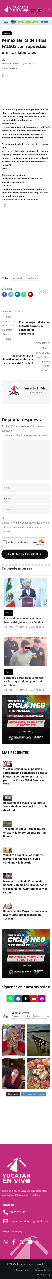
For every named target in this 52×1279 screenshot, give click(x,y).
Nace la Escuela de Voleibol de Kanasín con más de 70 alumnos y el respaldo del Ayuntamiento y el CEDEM (25, 886)
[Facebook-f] (13, 1242)
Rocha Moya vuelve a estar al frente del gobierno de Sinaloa (23, 620)
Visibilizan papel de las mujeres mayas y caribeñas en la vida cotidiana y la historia (23, 858)
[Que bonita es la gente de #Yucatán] (13, 1040)
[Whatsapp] (10, 998)
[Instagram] (41, 998)
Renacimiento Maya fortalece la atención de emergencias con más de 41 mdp (25, 806)
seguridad (17, 278)
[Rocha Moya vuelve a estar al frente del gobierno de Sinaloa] (25, 593)
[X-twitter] (26, 998)
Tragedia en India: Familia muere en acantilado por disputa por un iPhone (24, 832)
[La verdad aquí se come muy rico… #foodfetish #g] (38, 1073)
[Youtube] (34, 998)
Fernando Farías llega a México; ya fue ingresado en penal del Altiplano (24, 681)
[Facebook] (18, 998)
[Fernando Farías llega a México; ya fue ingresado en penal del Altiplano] (25, 652)
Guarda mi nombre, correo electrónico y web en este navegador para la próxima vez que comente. (26, 527)
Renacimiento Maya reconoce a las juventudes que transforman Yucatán (25, 914)
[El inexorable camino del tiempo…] (38, 1040)
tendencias (33, 278)
